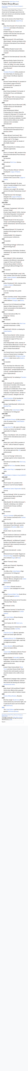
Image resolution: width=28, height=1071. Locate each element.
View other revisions (18, 717)
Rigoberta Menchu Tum (10, 638)
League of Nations (15, 171)
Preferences (5, 7)
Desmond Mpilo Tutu (13, 594)
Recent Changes (18, 6)
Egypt (13, 557)
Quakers (22, 358)
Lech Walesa (7, 586)
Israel (19, 557)
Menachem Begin (8, 555)
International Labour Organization (12, 488)
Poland (15, 657)
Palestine (23, 377)
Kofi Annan (11, 711)
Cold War (17, 628)
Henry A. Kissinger (8, 515)
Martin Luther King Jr (9, 469)
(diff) (11, 719)
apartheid (16, 596)
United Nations (7, 331)
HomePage (4, 6)
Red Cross (6, 28)
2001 (3, 707)
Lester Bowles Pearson (10, 419)
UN (19, 450)
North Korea (9, 705)
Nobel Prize (10, 6)
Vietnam (23, 517)
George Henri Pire (8, 427)
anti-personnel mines (9, 684)
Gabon (19, 400)
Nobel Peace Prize (14, 1)
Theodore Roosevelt (9, 72)
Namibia (14, 527)
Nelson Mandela (8, 646)
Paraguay (15, 300)
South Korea (16, 699)
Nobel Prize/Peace (10, 3)
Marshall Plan (7, 406)
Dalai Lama (19, 623)
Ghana (16, 711)
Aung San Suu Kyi (8, 632)
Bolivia (22, 300)
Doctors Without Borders (10, 696)
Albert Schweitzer (8, 398)
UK (18, 657)
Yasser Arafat (7, 651)
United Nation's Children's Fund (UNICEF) (15, 475)
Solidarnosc (7, 588)
